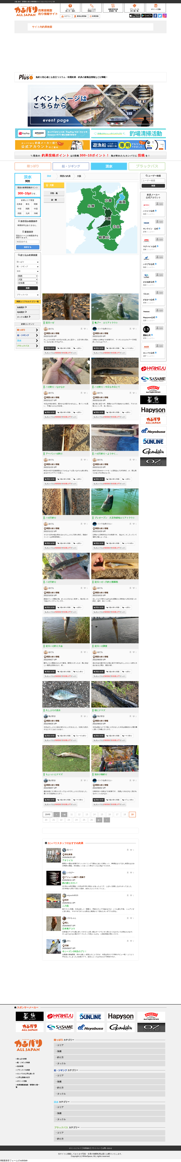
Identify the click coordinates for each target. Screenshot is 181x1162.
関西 (27, 209)
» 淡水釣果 (19, 1066)
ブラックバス (22, 295)
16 (109, 814)
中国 (36, 209)
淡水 (19, 271)
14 (94, 814)
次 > (99, 820)
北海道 (19, 204)
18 (124, 814)
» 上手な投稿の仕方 (23, 1077)
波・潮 (54, 200)
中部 (19, 209)
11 (71, 814)
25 (84, 820)
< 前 (64, 815)
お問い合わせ (107, 1148)
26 (91, 820)
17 (117, 814)
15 (102, 814)
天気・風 (54, 193)
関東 (36, 204)
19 (132, 814)
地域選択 (21, 312)
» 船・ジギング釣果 (23, 1062)
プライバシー (96, 1148)
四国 (19, 213)
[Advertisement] (90, 52)
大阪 (79, 176)
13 (87, 814)
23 (69, 820)
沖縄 (36, 213)
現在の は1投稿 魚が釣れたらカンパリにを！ (91, 155)
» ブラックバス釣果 (23, 1070)
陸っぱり (20, 262)
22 (61, 820)
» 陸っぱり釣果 (21, 1059)
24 (76, 820)
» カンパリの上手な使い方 (25, 1074)
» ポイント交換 (21, 1081)
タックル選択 (23, 317)
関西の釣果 (65, 176)
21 (53, 820)
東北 (27, 204)
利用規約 (86, 1148)
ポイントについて (75, 1148)
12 (79, 814)
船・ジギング (22, 266)
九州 (27, 213)
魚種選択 (21, 307)
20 (46, 820)
